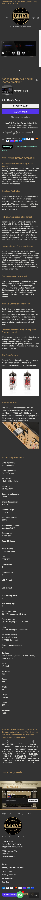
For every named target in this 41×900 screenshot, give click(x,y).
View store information (30, 127)
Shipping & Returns (9, 875)
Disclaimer (6, 882)
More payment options (20, 117)
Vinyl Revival (11, 814)
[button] (19, 70)
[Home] (20, 18)
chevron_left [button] (2, 70)
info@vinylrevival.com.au (12, 847)
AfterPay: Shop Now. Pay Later (13, 868)
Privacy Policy (7, 871)
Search (4, 864)
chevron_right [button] (37, 70)
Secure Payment (8, 878)
